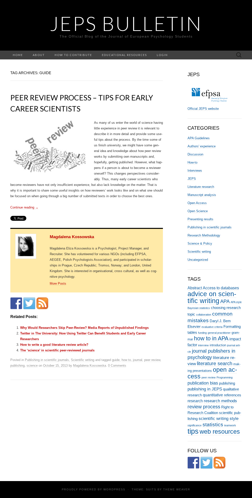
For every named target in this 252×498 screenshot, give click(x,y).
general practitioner (219, 332)
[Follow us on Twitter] (29, 303)
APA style (236, 302)
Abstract (195, 288)
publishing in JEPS (205, 389)
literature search (214, 363)
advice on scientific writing (212, 297)
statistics (213, 424)
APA (225, 301)
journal (137, 360)
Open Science (198, 211)
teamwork (230, 425)
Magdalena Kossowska (72, 237)
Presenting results (200, 219)
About (39, 54)
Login (162, 54)
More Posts (58, 283)
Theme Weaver (176, 489)
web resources (220, 431)
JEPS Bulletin (126, 23)
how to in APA (211, 338)
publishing (17, 365)
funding (202, 332)
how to (126, 360)
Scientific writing (82, 360)
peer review (152, 360)
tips (193, 431)
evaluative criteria (212, 326)
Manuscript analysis (202, 195)
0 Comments (117, 365)
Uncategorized (198, 260)
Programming (225, 377)
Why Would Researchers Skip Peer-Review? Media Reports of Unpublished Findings (84, 328)
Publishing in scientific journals (47, 360)
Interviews (195, 170)
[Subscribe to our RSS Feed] (42, 303)
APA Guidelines (199, 138)
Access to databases (221, 288)
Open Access (197, 203)
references (232, 395)
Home (18, 54)
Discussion (195, 154)
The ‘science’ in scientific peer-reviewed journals (57, 350)
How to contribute (73, 54)
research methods (220, 400)
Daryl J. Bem (220, 321)
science (32, 365)
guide (116, 360)
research (195, 401)
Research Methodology (204, 235)
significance (195, 425)
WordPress (114, 489)
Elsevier (194, 327)
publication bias (203, 383)
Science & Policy (200, 243)
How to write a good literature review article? (54, 344)
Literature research (201, 187)
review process (204, 406)
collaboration (203, 314)
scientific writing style (218, 418)
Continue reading (24, 207)
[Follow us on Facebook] (16, 303)
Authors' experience (202, 146)
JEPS (192, 178)
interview (203, 345)
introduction (218, 345)
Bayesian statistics (199, 307)
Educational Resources (124, 54)
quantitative (213, 395)
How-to (192, 162)
